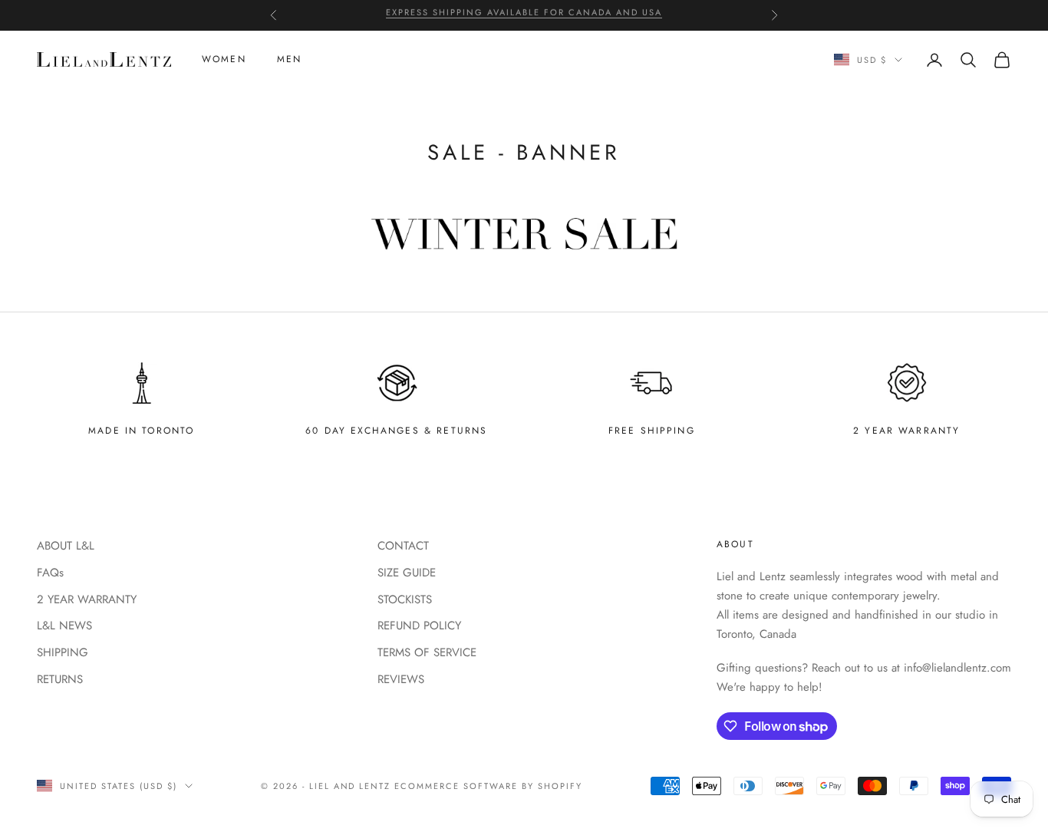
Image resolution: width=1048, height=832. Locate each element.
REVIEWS (400, 679)
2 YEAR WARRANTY (87, 599)
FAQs (50, 572)
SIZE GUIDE (406, 572)
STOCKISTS (404, 599)
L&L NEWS (64, 625)
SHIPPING (62, 652)
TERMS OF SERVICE (426, 652)
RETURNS (60, 679)
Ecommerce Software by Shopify (488, 786)
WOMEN (224, 60)
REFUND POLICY (419, 625)
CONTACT (403, 545)
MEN (289, 60)
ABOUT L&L (65, 545)
